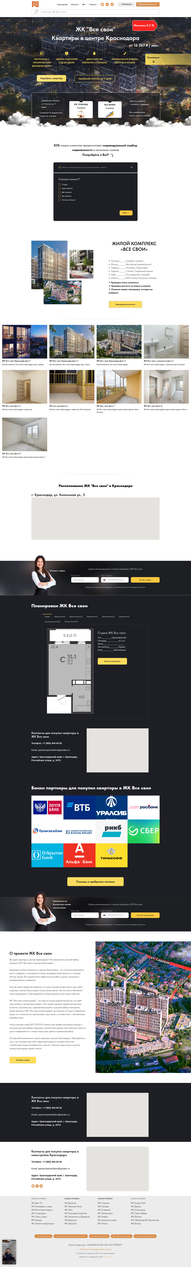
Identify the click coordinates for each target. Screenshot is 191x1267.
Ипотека (74, 4)
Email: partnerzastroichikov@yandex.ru (50, 750)
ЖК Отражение (138, 1209)
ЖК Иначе (102, 1223)
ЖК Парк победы (139, 1213)
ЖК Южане (136, 1216)
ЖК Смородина (38, 1213)
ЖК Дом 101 (37, 1203)
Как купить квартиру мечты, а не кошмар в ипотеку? (71, 1236)
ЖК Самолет (103, 1203)
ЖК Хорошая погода (107, 1220)
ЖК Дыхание (70, 1203)
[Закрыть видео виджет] (16, 1240)
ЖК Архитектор (152, 1220)
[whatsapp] (102, 4)
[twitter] (37, 767)
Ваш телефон (106, 575)
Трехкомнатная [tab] (124, 616)
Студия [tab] (47, 616)
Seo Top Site (108, 1257)
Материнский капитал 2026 (99, 1236)
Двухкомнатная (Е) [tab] (76, 616)
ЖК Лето (69, 1209)
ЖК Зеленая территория (42, 1223)
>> (154, 62)
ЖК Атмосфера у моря (41, 1206)
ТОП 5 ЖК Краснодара (43, 1236)
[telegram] (107, 4)
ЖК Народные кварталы (76, 1213)
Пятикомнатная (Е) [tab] (71, 621)
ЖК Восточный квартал (42, 1209)
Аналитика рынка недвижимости (145, 1236)
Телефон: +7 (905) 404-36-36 (46, 1162)
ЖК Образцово (138, 1220)
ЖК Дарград (70, 1220)
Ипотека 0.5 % (144, 25)
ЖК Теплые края (105, 1213)
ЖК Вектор (136, 1223)
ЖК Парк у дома (39, 1216)
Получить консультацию (145, 915)
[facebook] (33, 767)
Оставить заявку (145, 580)
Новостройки (62, 4)
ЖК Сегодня (103, 1206)
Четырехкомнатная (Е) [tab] (52, 621)
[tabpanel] (95, 671)
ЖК (83, 4)
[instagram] (41, 767)
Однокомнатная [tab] (59, 616)
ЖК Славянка (104, 1209)
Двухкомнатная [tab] (92, 616)
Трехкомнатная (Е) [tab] (108, 616)
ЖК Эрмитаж (71, 1223)
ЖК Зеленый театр (73, 1206)
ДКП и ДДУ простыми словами (121, 1236)
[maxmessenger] (112, 4)
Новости (93, 4)
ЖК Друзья (136, 1206)
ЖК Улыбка (103, 1216)
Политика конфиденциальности (95, 1249)
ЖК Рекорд (36, 1220)
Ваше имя (75, 575)
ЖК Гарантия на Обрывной (77, 1216)
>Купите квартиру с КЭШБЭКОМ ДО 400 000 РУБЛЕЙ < (95, 1245)
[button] (95, 78)
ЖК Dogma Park (138, 1203)
